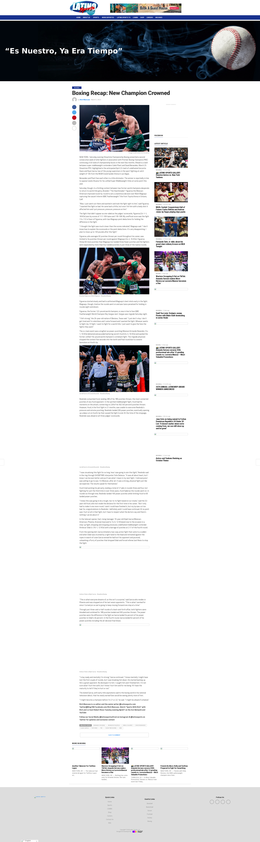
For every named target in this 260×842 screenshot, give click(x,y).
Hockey (149, 817)
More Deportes (108, 17)
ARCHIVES (158, 17)
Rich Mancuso (85, 99)
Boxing (158, 273)
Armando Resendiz (99, 725)
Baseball (159, 170)
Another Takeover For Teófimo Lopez (83, 767)
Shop (142, 17)
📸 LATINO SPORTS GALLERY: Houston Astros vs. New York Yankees (168, 175)
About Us (86, 17)
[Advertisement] (171, 118)
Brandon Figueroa (114, 725)
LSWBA (135, 17)
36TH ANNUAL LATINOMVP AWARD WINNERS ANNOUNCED (170, 388)
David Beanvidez (140, 725)
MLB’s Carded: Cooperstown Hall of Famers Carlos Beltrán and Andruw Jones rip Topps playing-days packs (170, 209)
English (28, 840)
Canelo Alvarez (128, 725)
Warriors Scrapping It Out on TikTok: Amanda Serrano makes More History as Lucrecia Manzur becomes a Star (171, 280)
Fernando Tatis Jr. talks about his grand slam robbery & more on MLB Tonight (170, 244)
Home (78, 17)
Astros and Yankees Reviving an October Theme (169, 459)
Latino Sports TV (123, 17)
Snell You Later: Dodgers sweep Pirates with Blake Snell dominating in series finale (170, 315)
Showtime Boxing (110, 728)
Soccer (150, 810)
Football (149, 814)
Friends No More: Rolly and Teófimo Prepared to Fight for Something (174, 767)
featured (95, 728)
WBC (120, 728)
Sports (96, 17)
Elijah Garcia (85, 728)
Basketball (149, 807)
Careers (150, 17)
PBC (101, 728)
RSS (109, 823)
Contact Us (109, 819)
